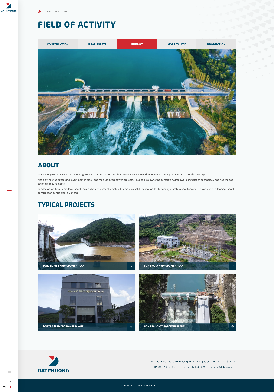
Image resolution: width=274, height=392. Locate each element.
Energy (137, 44)
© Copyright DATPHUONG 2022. (137, 385)
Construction (58, 44)
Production (216, 44)
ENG (12, 387)
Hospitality (177, 44)
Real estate (97, 44)
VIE (5, 387)
